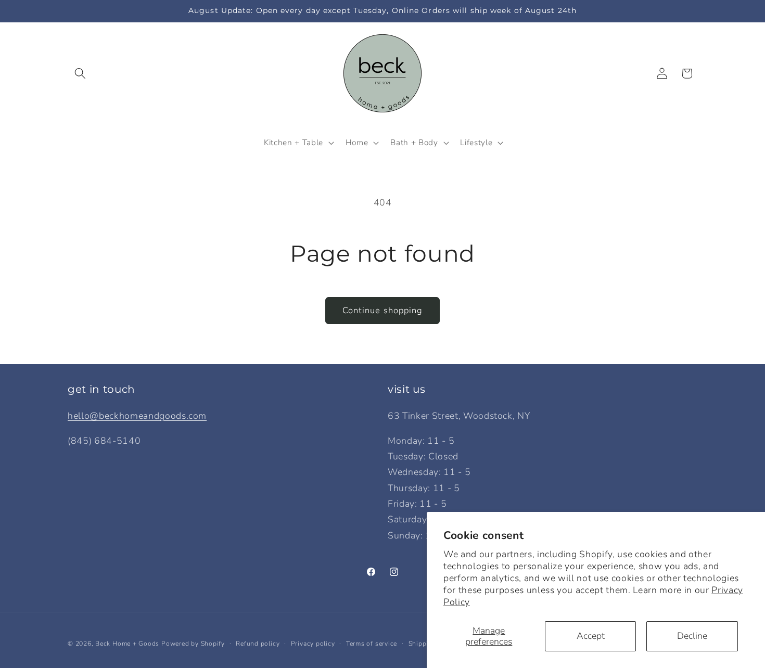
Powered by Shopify (193, 643)
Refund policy (257, 643)
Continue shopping (382, 310)
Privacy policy (313, 643)
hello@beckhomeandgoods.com (137, 415)
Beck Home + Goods (127, 643)
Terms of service (371, 643)
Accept (591, 636)
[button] (80, 73)
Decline (692, 636)
